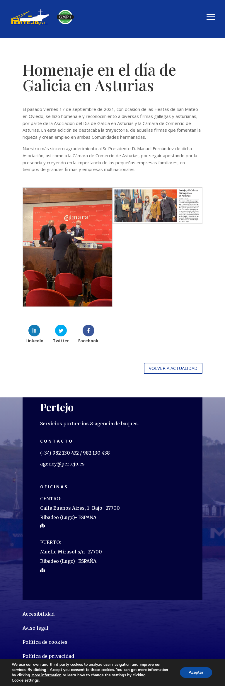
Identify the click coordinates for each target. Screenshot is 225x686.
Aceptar (196, 672)
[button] (211, 17)
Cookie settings (25, 680)
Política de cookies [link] (45, 642)
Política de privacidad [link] (48, 656)
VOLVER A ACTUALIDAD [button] (173, 368)
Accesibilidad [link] (38, 614)
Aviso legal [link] (35, 628)
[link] (30, 16)
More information (46, 675)
